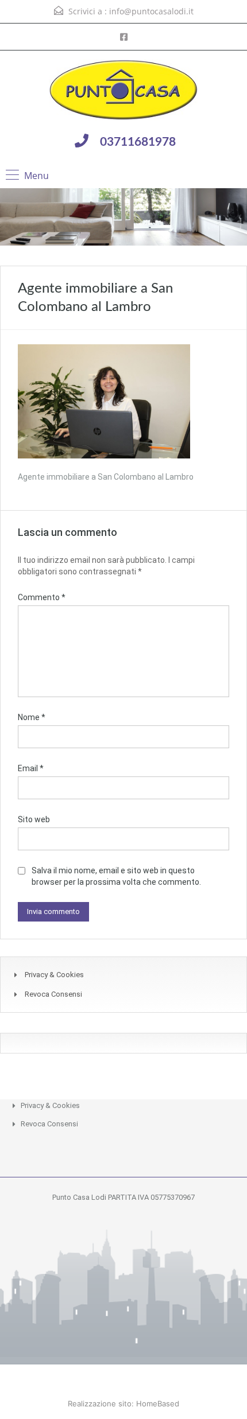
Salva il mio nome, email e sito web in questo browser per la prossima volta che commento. (116, 876)
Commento (41, 597)
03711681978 (138, 142)
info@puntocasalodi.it (151, 11)
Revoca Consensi (53, 994)
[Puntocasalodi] (123, 91)
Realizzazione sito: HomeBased (123, 1403)
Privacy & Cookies (54, 974)
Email (31, 768)
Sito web (34, 819)
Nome (31, 717)
